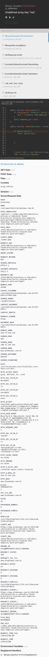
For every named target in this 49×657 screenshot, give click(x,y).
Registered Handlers (11, 650)
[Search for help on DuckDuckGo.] (10, 17)
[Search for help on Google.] (6, 17)
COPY (8, 23)
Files (3, 178)
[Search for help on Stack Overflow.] (13, 17)
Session (5, 191)
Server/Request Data (11, 195)
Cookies (5, 182)
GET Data (5, 169)
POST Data (6, 174)
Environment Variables (12, 646)
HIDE (15, 23)
